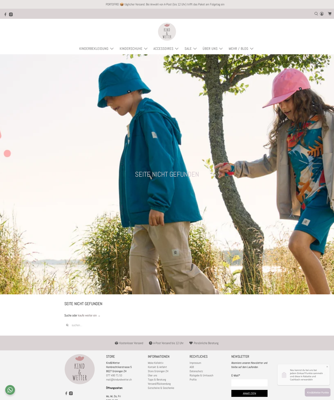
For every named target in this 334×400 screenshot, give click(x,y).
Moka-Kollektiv (155, 363)
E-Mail (235, 375)
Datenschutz (196, 371)
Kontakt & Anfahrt (157, 367)
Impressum (195, 363)
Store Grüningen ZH (158, 371)
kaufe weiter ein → (89, 315)
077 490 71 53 (114, 375)
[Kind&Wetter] (167, 31)
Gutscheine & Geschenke (161, 388)
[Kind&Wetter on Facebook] (6, 15)
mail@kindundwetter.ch (119, 379)
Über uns (152, 375)
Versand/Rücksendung (159, 384)
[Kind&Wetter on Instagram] (12, 15)
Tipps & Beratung (157, 379)
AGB (192, 367)
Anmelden (249, 393)
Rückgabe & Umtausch (201, 375)
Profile (193, 379)
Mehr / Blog (238, 48)
